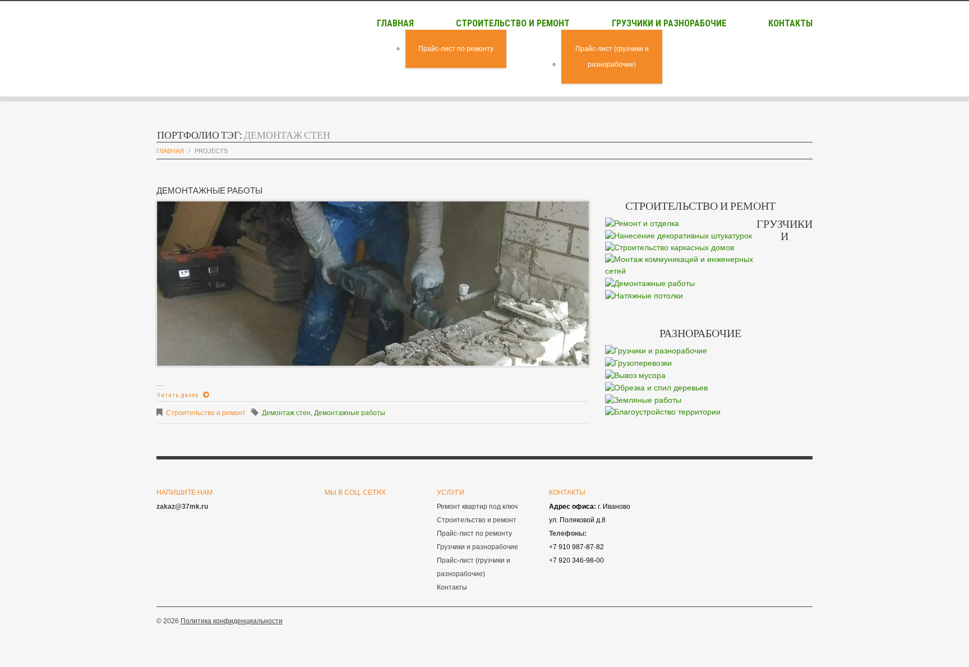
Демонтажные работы (209, 190)
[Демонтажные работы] (372, 282)
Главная (395, 23)
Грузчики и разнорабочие (669, 23)
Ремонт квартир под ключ (477, 506)
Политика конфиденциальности (232, 621)
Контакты (790, 23)
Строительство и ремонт (513, 23)
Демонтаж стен (286, 413)
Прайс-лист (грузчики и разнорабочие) (612, 56)
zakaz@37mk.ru (182, 506)
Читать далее (177, 395)
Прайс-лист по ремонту (455, 49)
